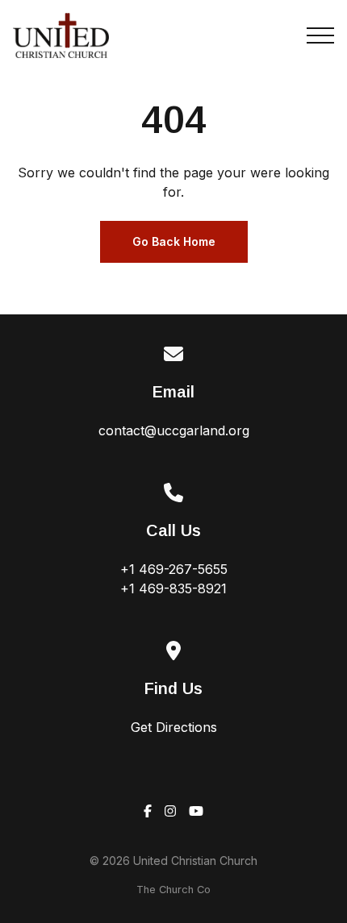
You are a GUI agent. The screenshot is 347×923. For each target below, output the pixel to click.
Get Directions (174, 727)
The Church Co (173, 890)
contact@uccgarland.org (173, 430)
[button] (320, 35)
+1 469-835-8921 (173, 588)
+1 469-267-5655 (174, 569)
